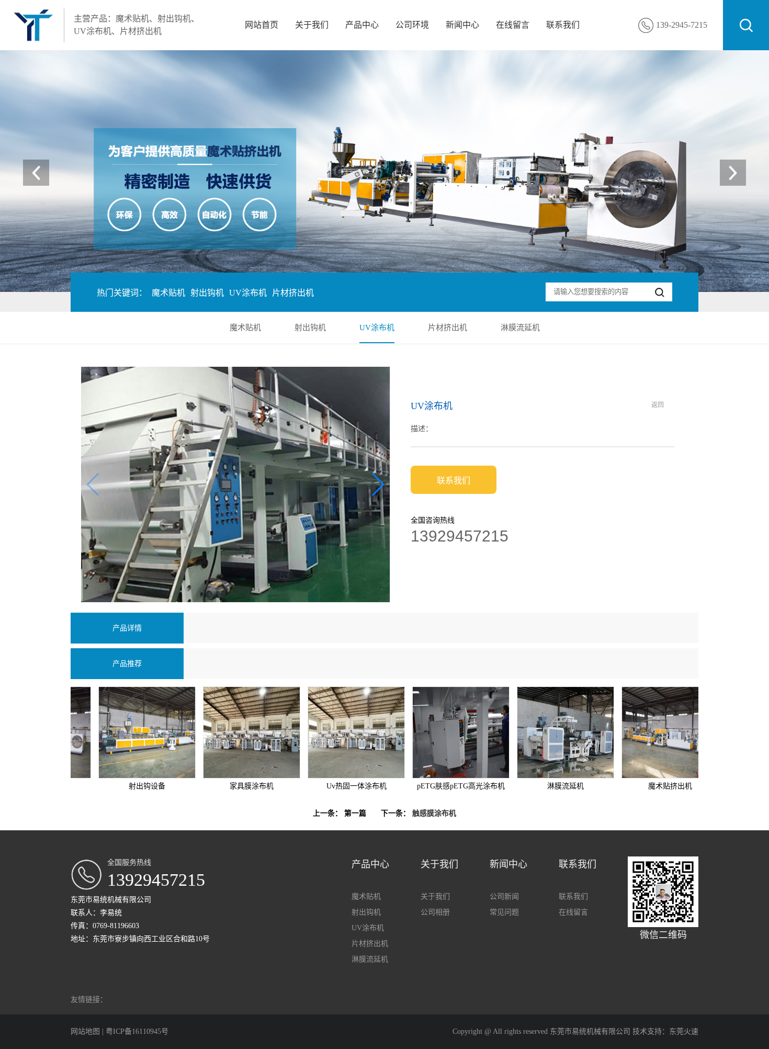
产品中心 (362, 24)
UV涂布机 (248, 292)
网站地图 (86, 1031)
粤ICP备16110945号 (137, 1031)
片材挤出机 (293, 292)
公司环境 (412, 24)
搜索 (746, 25)
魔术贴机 (168, 292)
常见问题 (504, 912)
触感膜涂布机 (434, 813)
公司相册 (435, 912)
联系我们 (563, 24)
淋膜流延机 (520, 327)
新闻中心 (462, 24)
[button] (733, 173)
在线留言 (512, 24)
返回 (657, 405)
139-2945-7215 (681, 24)
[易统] (384, 171)
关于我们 (312, 24)
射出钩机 (207, 292)
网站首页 (261, 24)
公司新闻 (504, 896)
